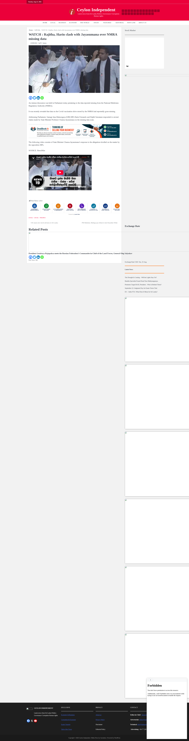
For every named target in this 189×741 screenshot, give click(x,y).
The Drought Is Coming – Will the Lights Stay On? (141, 277)
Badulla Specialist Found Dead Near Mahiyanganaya (141, 281)
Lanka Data (77, 214)
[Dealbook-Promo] (74, 138)
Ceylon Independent (96, 9)
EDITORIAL (120, 22)
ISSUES (96, 22)
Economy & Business (68, 715)
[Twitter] (34, 98)
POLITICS (42, 217)
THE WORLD (84, 22)
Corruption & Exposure (68, 720)
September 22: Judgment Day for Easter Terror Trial (141, 288)
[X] (31, 720)
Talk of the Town (66, 729)
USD (136, 262)
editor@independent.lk (146, 720)
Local (31, 217)
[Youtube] (35, 720)
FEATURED (107, 22)
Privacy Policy (100, 720)
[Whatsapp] (42, 98)
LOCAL (53, 22)
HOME (45, 22)
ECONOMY (73, 22)
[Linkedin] (38, 98)
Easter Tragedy (65, 724)
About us (98, 715)
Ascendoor (103, 738)
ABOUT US (142, 22)
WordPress (117, 738)
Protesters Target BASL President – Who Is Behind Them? (143, 285)
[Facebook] (30, 98)
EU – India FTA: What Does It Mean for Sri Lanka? (141, 292)
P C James (43, 43)
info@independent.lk (144, 724)
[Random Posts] (28, 12)
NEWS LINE (131, 22)
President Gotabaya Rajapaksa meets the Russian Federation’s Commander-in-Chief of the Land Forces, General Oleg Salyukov (80, 253)
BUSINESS (62, 22)
